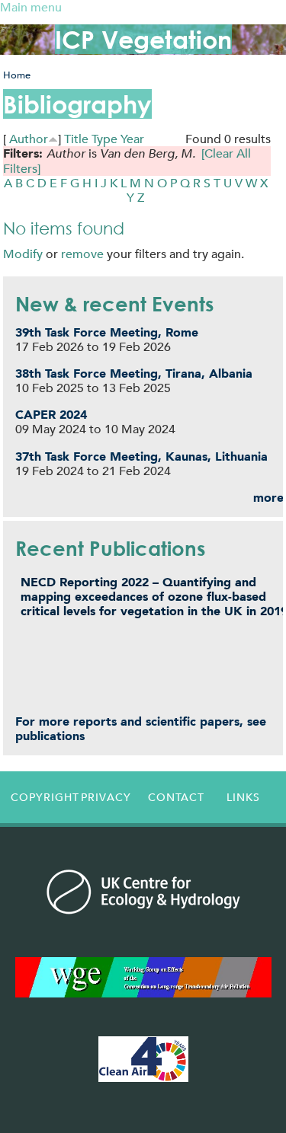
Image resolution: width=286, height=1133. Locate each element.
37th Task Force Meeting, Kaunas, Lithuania (141, 456)
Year (132, 139)
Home (17, 75)
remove (82, 254)
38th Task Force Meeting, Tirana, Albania (133, 373)
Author (28, 139)
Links (243, 797)
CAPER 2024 (51, 414)
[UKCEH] (143, 891)
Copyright (41, 797)
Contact (176, 797)
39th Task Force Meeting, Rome (106, 332)
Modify (23, 254)
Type (104, 139)
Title (76, 139)
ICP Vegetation (143, 39)
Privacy (106, 797)
